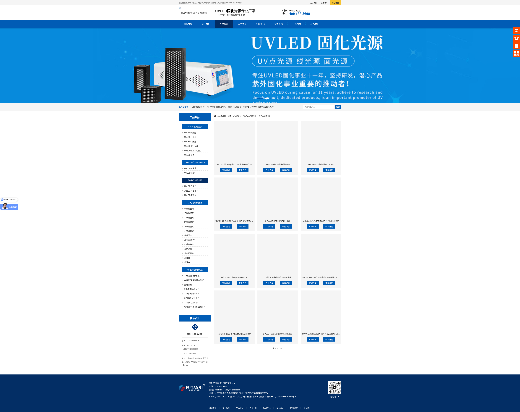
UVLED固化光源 (197, 107)
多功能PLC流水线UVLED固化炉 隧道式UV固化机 (236, 220)
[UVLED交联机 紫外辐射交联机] (278, 141)
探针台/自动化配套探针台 (195, 307)
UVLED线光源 (190, 137)
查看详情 (242, 170)
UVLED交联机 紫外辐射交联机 (277, 164)
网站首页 (187, 23)
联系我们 (324, 2)
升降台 (187, 257)
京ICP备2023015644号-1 (285, 396)
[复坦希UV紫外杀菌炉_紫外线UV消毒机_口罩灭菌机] (321, 311)
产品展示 (224, 23)
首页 (229, 115)
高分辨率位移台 (191, 239)
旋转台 (187, 262)
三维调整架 (189, 217)
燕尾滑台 (188, 248)
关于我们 (314, 2)
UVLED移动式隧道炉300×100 (321, 164)
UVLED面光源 (190, 141)
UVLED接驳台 (190, 195)
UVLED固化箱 (190, 168)
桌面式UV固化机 (191, 190)
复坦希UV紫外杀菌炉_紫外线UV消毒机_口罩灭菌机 (323, 333)
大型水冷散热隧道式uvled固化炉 (277, 277)
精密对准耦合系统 (266, 107)
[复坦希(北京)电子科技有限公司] (193, 12)
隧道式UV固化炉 (235, 107)
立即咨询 (226, 170)
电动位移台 (189, 244)
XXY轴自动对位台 (191, 289)
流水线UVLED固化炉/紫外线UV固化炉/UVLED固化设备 (325, 277)
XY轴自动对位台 (191, 302)
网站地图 (335, 2)
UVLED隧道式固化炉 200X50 (277, 220)
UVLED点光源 (190, 132)
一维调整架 (189, 208)
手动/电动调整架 (250, 107)
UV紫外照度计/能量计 (193, 150)
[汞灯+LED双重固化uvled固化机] (234, 254)
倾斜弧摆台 (189, 253)
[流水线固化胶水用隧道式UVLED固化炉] (234, 311)
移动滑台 (188, 235)
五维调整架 (189, 226)
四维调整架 (189, 222)
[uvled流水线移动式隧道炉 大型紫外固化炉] (321, 198)
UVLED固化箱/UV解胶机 (216, 107)
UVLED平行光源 (191, 146)
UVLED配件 (189, 155)
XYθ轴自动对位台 (191, 298)
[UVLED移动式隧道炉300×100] (321, 141)
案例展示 (278, 23)
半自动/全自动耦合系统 (194, 280)
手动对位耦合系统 (191, 275)
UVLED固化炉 (190, 186)
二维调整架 (189, 213)
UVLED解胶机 (190, 172)
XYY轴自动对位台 (191, 293)
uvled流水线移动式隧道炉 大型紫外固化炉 (321, 220)
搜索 (338, 107)
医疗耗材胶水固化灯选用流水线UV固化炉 (234, 164)
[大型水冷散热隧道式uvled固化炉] (278, 254)
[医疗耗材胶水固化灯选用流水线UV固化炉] (234, 141)
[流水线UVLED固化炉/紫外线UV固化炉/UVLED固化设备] (321, 254)
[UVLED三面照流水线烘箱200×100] (278, 311)
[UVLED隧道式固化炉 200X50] (278, 198)
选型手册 (242, 23)
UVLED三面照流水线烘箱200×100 (277, 333)
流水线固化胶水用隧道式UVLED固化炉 (234, 333)
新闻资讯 (260, 23)
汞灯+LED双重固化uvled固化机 (234, 277)
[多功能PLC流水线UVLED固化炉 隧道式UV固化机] (234, 198)
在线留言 (296, 23)
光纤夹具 (188, 284)
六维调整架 (189, 231)
